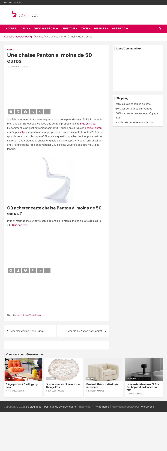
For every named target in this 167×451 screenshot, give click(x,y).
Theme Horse (101, 406)
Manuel (25, 66)
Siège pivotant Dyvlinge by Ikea (22, 386)
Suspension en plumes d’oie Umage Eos (63, 386)
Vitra (22, 132)
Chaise (10, 50)
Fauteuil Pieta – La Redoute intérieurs (102, 386)
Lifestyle (68, 28)
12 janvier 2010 (13, 66)
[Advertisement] (56, 88)
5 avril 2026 (91, 391)
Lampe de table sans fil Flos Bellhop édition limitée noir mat (143, 387)
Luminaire (51, 378)
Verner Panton (35, 315)
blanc (19, 315)
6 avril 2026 (51, 391)
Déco (24, 28)
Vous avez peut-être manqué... (25, 354)
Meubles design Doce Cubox (27, 331)
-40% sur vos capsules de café (133, 103)
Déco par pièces (45, 28)
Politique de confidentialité (60, 406)
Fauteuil (10, 378)
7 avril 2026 (11, 391)
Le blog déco (33, 406)
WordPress (147, 406)
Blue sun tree (87, 123)
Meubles (100, 28)
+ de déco (118, 28)
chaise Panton (93, 127)
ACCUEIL (11, 28)
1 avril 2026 (132, 393)
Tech (84, 28)
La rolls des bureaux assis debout (134, 122)
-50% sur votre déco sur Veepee (133, 108)
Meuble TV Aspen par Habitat (84, 331)
